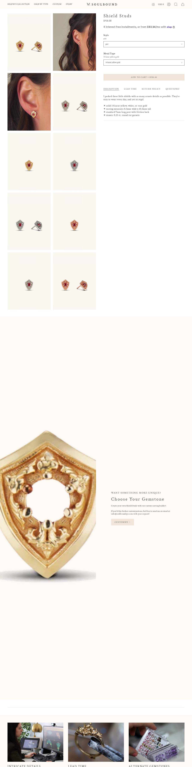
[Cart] (182, 4)
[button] (18, 4)
